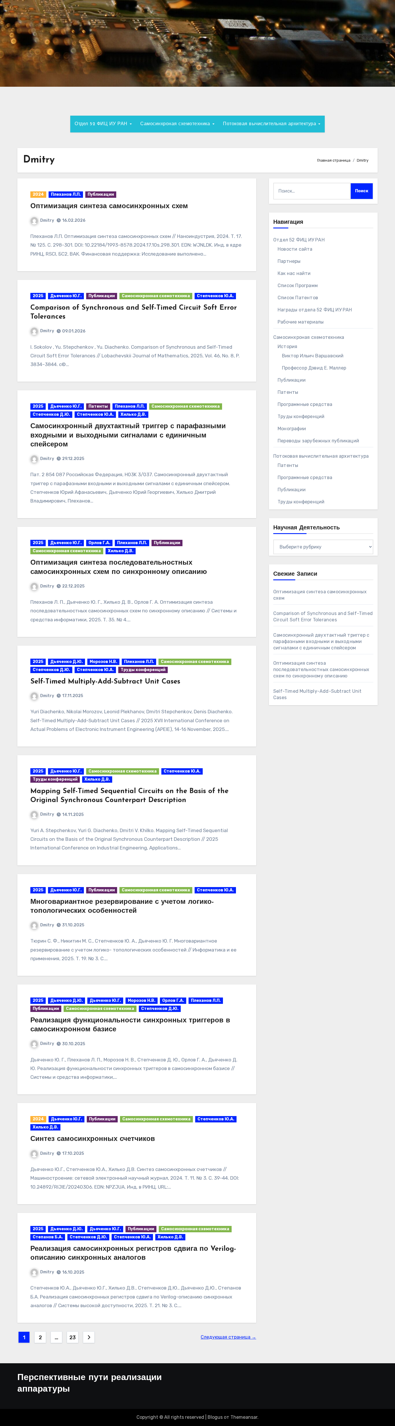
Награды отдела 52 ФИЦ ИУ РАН (315, 310)
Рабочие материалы (301, 322)
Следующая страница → (228, 1337)
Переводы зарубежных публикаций (318, 441)
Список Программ (298, 285)
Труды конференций (143, 669)
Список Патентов (298, 297)
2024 (38, 194)
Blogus (215, 1417)
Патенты (98, 406)
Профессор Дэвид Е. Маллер (314, 368)
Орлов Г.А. (99, 542)
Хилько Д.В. (133, 414)
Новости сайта (295, 249)
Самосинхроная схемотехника (176, 124)
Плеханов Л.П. (66, 194)
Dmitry (47, 220)
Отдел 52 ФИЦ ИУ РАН (102, 124)
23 (72, 1337)
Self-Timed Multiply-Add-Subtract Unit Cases (105, 681)
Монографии (292, 428)
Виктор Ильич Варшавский (313, 356)
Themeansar (243, 1417)
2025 (38, 295)
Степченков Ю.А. (215, 295)
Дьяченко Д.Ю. (66, 661)
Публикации (101, 194)
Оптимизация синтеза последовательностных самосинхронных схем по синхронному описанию (321, 669)
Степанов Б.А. (48, 1237)
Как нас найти (294, 273)
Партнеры (289, 261)
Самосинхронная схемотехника (156, 295)
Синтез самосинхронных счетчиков (92, 1139)
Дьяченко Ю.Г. (66, 295)
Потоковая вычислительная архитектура (270, 124)
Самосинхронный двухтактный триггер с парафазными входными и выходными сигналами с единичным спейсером (128, 435)
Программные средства (305, 404)
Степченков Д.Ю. (51, 414)
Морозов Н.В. (103, 661)
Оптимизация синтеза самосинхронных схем (109, 206)
